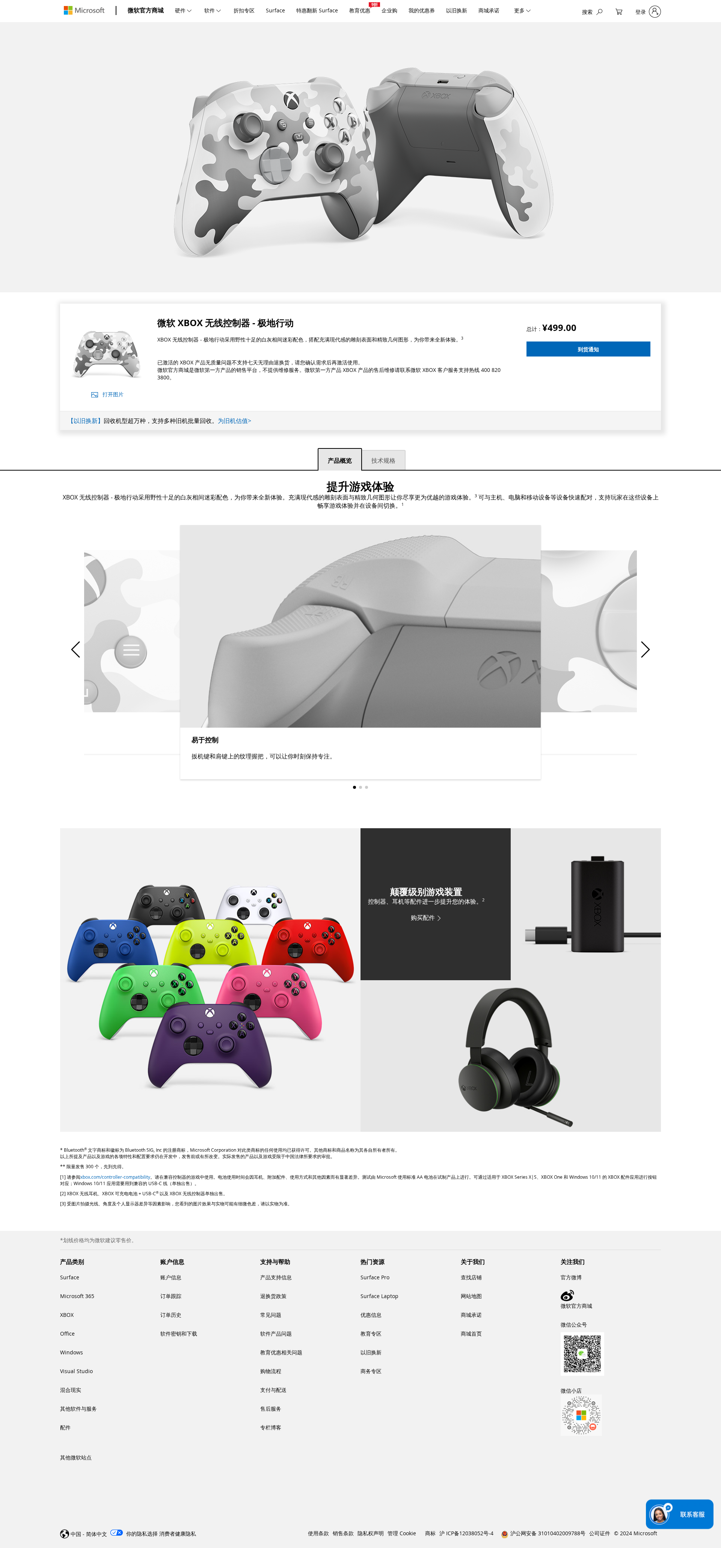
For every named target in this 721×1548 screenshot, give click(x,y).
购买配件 (423, 917)
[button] (588, 349)
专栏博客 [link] (270, 1427)
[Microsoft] (84, 10)
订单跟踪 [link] (170, 1296)
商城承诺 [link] (471, 1314)
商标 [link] (430, 1533)
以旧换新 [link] (371, 1352)
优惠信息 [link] (371, 1314)
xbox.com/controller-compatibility (115, 1177)
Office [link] (67, 1333)
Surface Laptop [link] (379, 1296)
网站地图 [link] (471, 1296)
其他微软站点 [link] (76, 1457)
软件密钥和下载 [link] (178, 1333)
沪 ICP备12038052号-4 (466, 1533)
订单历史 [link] (170, 1314)
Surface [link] (69, 1277)
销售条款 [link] (343, 1533)
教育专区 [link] (371, 1333)
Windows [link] (71, 1352)
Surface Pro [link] (374, 1277)
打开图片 (113, 394)
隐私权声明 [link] (370, 1533)
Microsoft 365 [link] (77, 1296)
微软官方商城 (146, 10)
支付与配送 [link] (273, 1389)
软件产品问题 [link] (276, 1333)
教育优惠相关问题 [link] (281, 1352)
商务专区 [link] (371, 1371)
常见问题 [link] (270, 1314)
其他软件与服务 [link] (78, 1408)
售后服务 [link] (270, 1408)
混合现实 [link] (70, 1389)
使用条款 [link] (318, 1533)
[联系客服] (679, 1514)
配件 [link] (65, 1427)
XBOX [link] (67, 1314)
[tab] (340, 459)
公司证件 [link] (599, 1533)
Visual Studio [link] (76, 1371)
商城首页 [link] (471, 1333)
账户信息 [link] (170, 1277)
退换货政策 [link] (273, 1296)
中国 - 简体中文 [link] (89, 1533)
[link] (611, 1295)
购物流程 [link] (270, 1371)
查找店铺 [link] (471, 1277)
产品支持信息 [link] (276, 1277)
